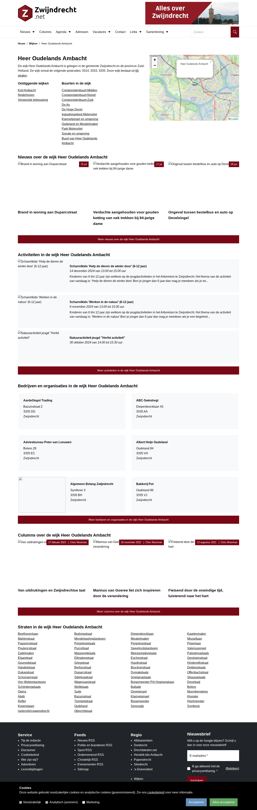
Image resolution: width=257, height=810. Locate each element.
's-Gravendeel (143, 769)
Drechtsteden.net (145, 750)
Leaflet (234, 118)
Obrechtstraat (83, 711)
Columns (45, 31)
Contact (120, 31)
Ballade (136, 686)
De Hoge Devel (72, 109)
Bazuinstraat (82, 696)
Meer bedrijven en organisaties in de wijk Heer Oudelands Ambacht (129, 519)
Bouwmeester (140, 701)
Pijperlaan (194, 643)
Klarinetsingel (140, 696)
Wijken (33, 43)
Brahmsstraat (83, 633)
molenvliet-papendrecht (33, 711)
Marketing (93, 802)
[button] (194, 84)
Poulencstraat (27, 648)
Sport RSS (85, 750)
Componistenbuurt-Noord (79, 95)
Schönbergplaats (29, 686)
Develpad (193, 682)
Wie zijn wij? (29, 759)
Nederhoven (26, 95)
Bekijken (232, 768)
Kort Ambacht (27, 90)
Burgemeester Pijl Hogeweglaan (152, 682)
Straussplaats (196, 677)
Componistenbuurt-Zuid (77, 99)
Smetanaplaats (141, 677)
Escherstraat (139, 657)
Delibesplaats (196, 667)
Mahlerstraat (26, 638)
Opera (22, 691)
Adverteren (28, 764)
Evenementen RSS (90, 764)
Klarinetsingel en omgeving (80, 119)
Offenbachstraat (197, 672)
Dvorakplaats (139, 672)
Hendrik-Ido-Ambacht (148, 754)
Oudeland (80, 706)
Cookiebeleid (30, 754)
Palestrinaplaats (198, 653)
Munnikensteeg (197, 691)
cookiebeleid (155, 792)
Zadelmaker (26, 653)
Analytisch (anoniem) (63, 802)
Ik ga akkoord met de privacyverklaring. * (206, 769)
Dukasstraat (26, 672)
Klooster (192, 696)
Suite (77, 691)
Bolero (191, 686)
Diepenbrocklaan (142, 633)
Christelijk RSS (88, 759)
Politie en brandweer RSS (95, 745)
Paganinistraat (27, 643)
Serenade (137, 706)
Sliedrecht (141, 764)
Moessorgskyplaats (144, 653)
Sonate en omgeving (75, 133)
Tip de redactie (31, 740)
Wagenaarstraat (84, 682)
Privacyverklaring (32, 745)
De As (66, 104)
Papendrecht (142, 759)
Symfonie (193, 706)
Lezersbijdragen (32, 769)
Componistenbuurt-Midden (79, 90)
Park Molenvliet (72, 128)
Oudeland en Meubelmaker (80, 124)
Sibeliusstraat (83, 677)
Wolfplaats (81, 686)
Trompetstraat (83, 701)
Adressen (81, 31)
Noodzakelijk (32, 802)
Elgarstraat (25, 657)
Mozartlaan (194, 638)
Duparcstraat (82, 672)
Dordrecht (140, 745)
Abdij (21, 696)
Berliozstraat (82, 667)
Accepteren (196, 802)
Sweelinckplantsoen (144, 648)
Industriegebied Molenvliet (79, 114)
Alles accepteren (223, 802)
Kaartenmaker (196, 633)
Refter (22, 701)
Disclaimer (28, 750)
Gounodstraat (27, 662)
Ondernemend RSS (91, 754)
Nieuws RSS (86, 740)
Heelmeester (195, 701)
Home (21, 43)
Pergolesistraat (141, 643)
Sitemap (83, 769)
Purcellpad (81, 648)
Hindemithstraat (197, 662)
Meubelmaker (140, 638)
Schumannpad (27, 677)
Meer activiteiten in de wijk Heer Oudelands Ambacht (128, 370)
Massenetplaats (84, 653)
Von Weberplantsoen (32, 682)
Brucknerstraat (140, 667)
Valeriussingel (196, 648)
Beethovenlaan (28, 633)
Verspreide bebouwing (33, 99)
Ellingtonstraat (84, 657)
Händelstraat (26, 667)
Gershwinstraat (197, 657)
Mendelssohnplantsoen (90, 638)
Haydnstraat (139, 662)
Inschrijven (196, 780)
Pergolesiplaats (84, 643)
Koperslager (26, 706)
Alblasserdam (143, 740)
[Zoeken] (235, 32)
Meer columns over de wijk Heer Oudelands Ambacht (128, 611)
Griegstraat (81, 662)
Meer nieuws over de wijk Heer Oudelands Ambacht (128, 239)
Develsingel (139, 691)
